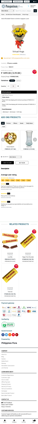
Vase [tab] (3, 126)
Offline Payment (5, 382)
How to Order (5, 380)
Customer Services (7, 410)
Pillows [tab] (15, 123)
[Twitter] (6, 334)
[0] (33, 420)
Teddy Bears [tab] (29, 123)
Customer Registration (7, 375)
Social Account (6, 331)
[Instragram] (9, 334)
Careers (3, 359)
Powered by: (5, 339)
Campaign (4, 391)
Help (35, 1)
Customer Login (5, 377)
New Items (27, 1)
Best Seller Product (17, 1)
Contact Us (5, 399)
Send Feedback (7, 402)
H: (18, 112)
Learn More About (7, 372)
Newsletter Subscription (7, 365)
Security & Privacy (6, 386)
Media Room (4, 361)
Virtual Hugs (25, 14)
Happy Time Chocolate (28, 257)
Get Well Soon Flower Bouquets (13, 14)
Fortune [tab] (8, 123)
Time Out (10, 291)
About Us (3, 354)
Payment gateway (7, 303)
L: (5, 112)
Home (2, 14)
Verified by (5, 319)
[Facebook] (3, 334)
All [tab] (3, 123)
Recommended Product (7, 393)
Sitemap (3, 363)
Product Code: (7, 67)
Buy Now (22, 163)
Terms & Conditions (6, 389)
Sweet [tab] (21, 123)
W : (11, 112)
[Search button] (35, 10)
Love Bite (10, 257)
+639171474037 (9, 404)
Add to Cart (7, 163)
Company (4, 351)
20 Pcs (18, 80)
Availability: (9, 63)
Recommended (7, 1)
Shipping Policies (6, 384)
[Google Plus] (16, 334)
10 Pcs (12, 80)
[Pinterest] (13, 334)
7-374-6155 (8, 407)
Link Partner (4, 368)
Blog (2, 356)
